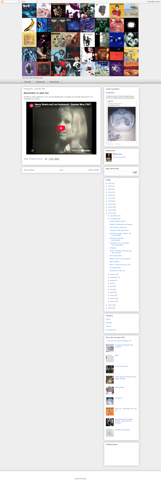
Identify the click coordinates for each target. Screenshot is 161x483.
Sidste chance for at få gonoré (120, 259)
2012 (110, 213)
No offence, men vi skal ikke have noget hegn (119, 244)
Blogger (83, 478)
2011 (110, 305)
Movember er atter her (117, 270)
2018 (110, 195)
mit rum (108, 326)
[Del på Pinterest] (58, 159)
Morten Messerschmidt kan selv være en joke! (121, 252)
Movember (44, 97)
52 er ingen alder (116, 255)
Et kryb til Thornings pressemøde (117, 239)
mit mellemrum (111, 330)
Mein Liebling (114, 261)
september (114, 277)
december (114, 216)
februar (113, 298)
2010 (110, 308)
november (114, 219)
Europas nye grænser (122, 430)
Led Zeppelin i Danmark (118, 227)
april (112, 292)
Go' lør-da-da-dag (121, 366)
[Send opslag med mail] (45, 159)
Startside (27, 82)
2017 (110, 198)
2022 (110, 183)
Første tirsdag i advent (117, 221)
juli (111, 283)
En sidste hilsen (115, 268)
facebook (109, 322)
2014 (110, 207)
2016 (110, 201)
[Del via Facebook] (56, 159)
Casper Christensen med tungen (121, 224)
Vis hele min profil (119, 157)
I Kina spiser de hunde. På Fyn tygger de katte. (125, 377)
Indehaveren (40, 82)
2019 (110, 192)
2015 (110, 204)
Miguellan (118, 154)
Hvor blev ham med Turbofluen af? (119, 341)
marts (112, 295)
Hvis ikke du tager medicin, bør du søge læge (120, 234)
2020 (110, 189)
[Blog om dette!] (52, 159)
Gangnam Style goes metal (119, 230)
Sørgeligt (113, 248)
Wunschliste (54, 82)
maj (111, 289)
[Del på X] (54, 159)
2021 (110, 186)
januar (112, 301)
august (112, 280)
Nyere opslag (29, 170)
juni (111, 286)
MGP (117, 355)
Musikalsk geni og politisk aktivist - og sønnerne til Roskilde (124, 421)
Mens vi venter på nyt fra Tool (120, 264)
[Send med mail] (50, 159)
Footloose (110, 93)
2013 (110, 210)
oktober (113, 274)
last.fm (108, 319)
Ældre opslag (93, 170)
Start (61, 170)
